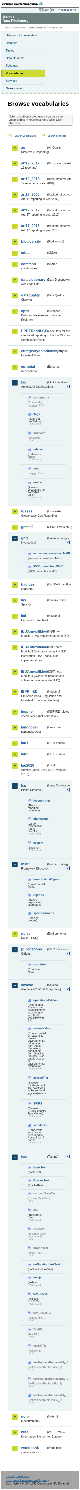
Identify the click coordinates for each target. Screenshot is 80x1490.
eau (35, 1210)
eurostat (28, 367)
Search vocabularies (25, 135)
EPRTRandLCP (33, 331)
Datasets (11, 43)
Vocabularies (15, 73)
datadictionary (33, 279)
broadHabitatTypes (39, 879)
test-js (37, 1277)
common (28, 264)
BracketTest (39, 1180)
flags (36, 414)
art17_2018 (30, 226)
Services (11, 80)
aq (23, 147)
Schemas (12, 65)
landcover (29, 727)
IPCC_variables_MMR (39, 566)
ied (23, 616)
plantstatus (39, 818)
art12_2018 (30, 179)
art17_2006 (30, 194)
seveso (27, 985)
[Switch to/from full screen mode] (53, 10)
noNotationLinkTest (39, 1264)
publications (31, 949)
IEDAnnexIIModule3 (33, 647)
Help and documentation (21, 35)
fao (23, 382)
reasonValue (39, 1028)
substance (39, 1125)
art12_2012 (30, 163)
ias (23, 600)
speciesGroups (39, 913)
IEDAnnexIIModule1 (33, 631)
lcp (23, 785)
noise (25, 933)
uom (25, 1416)
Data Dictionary (37, 27)
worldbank (30, 1448)
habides (28, 584)
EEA (23, 4)
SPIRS (37, 1103)
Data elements (15, 58)
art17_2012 (30, 210)
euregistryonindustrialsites (33, 351)
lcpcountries (39, 800)
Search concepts (57, 135)
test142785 (39, 1294)
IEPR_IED (29, 691)
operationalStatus (39, 1000)
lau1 (24, 743)
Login (46, 9)
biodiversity (31, 241)
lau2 (24, 754)
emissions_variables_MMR (39, 553)
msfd (25, 864)
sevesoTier (39, 1077)
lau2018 (27, 765)
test (24, 1156)
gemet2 (27, 527)
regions (38, 895)
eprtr (25, 311)
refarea (38, 449)
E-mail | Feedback (17, 1476)
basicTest (39, 1167)
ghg (24, 538)
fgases (26, 511)
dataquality (30, 295)
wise (25, 1432)
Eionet (22, 27)
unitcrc (38, 482)
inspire (27, 711)
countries (39, 964)
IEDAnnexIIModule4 (33, 671)
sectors (38, 842)
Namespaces (14, 88)
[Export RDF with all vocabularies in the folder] (68, 387)
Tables (10, 50)
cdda (25, 253)
